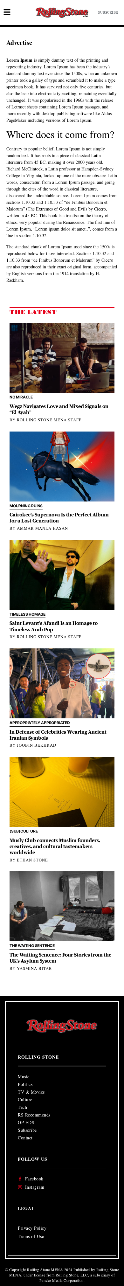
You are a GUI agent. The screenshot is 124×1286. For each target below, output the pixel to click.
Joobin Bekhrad (36, 745)
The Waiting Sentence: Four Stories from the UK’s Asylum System (60, 958)
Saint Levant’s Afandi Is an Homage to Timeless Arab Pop (54, 626)
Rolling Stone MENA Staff (49, 420)
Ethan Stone (32, 860)
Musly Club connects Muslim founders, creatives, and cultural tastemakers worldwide (55, 846)
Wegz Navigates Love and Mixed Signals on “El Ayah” (59, 409)
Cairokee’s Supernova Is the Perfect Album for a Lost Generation (59, 517)
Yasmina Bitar (34, 968)
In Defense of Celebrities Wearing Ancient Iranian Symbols (58, 735)
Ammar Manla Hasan (42, 528)
